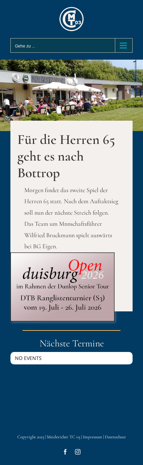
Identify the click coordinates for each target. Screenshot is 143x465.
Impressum (92, 437)
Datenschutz (115, 437)
